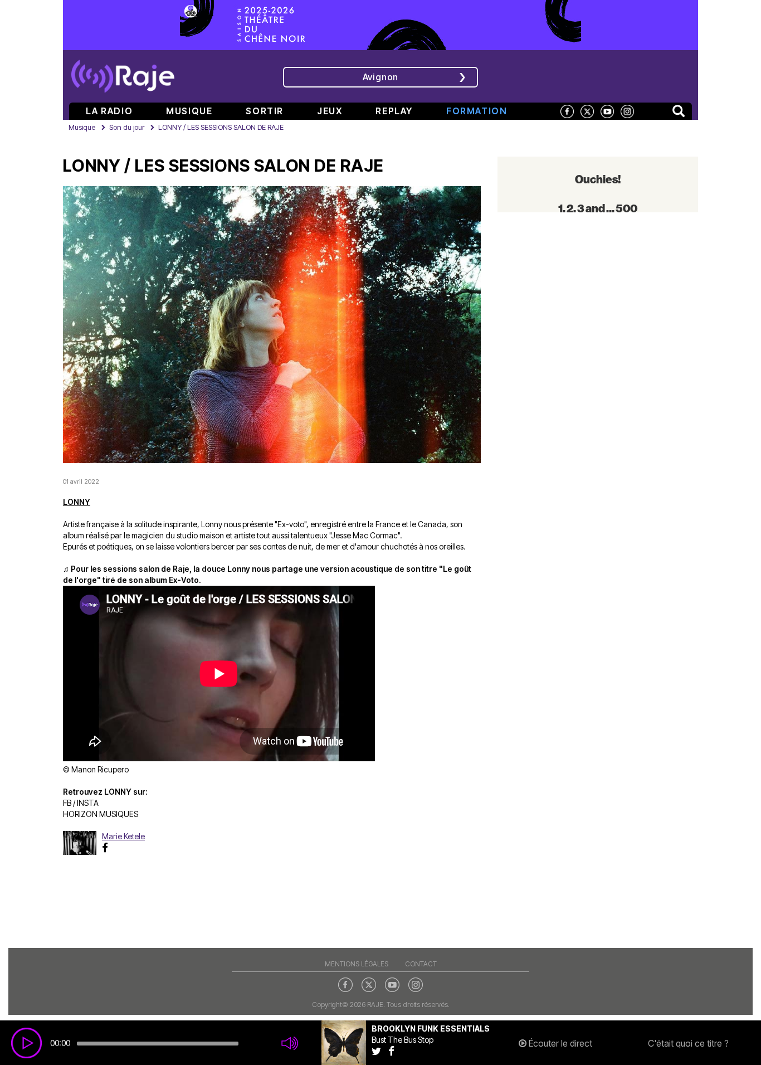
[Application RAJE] (617, 75)
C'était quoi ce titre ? (688, 1043)
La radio (109, 110)
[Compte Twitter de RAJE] (587, 110)
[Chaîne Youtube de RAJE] (607, 110)
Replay (394, 110)
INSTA (88, 803)
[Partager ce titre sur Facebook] (394, 1051)
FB (67, 803)
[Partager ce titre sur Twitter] (380, 1051)
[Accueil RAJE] (122, 72)
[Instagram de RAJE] (627, 110)
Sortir (265, 110)
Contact (421, 964)
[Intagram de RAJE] (415, 983)
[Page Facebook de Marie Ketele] (108, 847)
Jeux (329, 110)
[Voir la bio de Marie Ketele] (82, 843)
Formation (476, 110)
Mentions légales (356, 964)
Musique (189, 110)
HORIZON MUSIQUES (100, 814)
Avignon (381, 76)
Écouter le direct (559, 1043)
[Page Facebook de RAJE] (567, 110)
